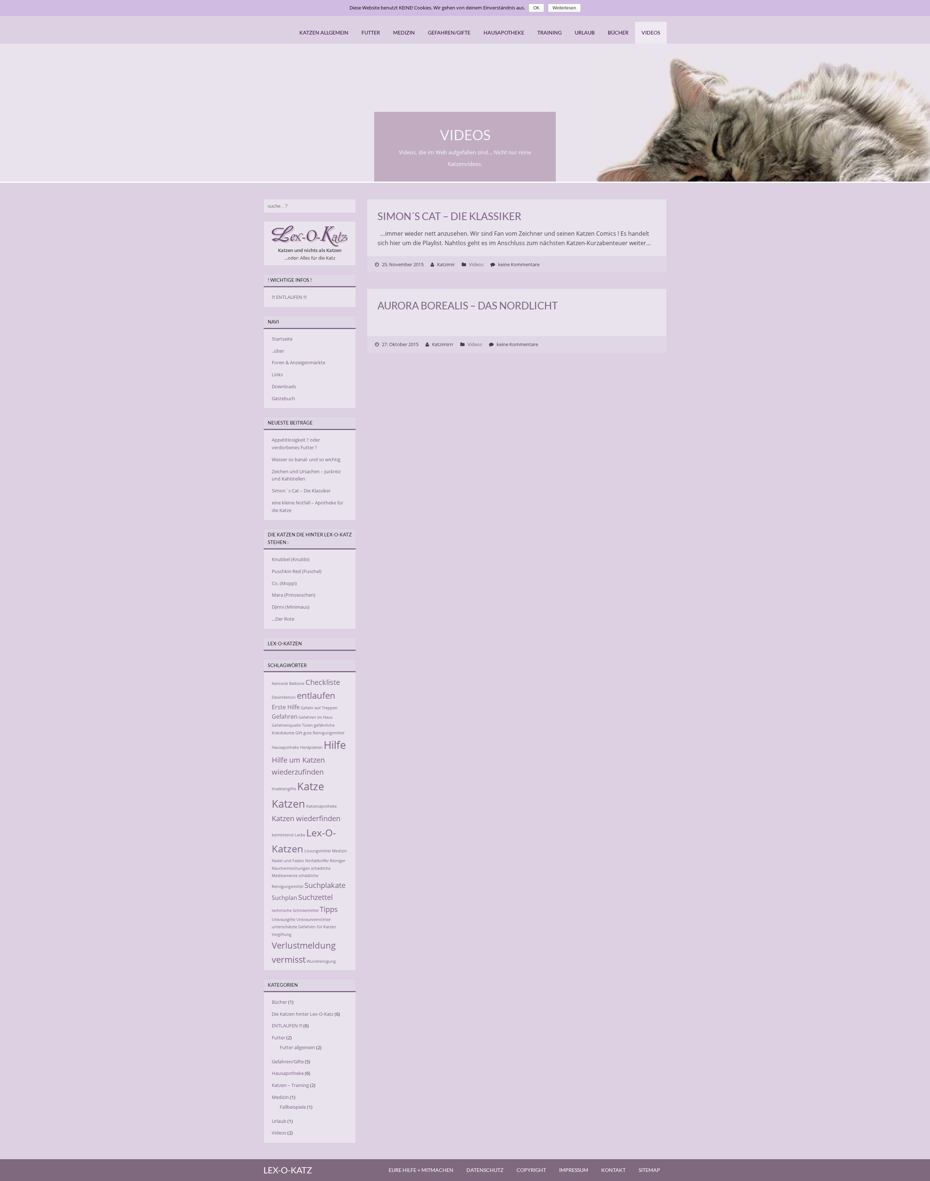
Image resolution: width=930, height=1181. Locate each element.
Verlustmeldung (304, 945)
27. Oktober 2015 (400, 344)
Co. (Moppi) (284, 583)
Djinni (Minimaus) (291, 607)
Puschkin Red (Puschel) (297, 571)
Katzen (288, 803)
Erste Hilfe (286, 707)
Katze (310, 786)
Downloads (284, 386)
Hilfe (335, 745)
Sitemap (649, 1170)
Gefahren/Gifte (449, 32)
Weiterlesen (564, 8)
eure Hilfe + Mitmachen (421, 1170)
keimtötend (283, 834)
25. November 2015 (403, 264)
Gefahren (285, 717)
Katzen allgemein (323, 32)
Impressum (573, 1170)
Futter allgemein (297, 1047)
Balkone (296, 683)
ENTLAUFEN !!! (287, 1025)
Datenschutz (485, 1170)
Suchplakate (324, 885)
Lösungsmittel (317, 850)
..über (278, 351)
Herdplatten (311, 747)
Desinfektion (284, 697)
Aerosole (280, 683)
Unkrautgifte (283, 919)
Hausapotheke (504, 32)
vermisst (289, 959)
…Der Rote (283, 619)
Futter (370, 32)
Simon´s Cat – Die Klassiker (449, 216)
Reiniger (337, 860)
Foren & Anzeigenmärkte (298, 362)
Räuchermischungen (291, 868)
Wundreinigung (321, 961)
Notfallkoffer (317, 860)
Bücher (618, 32)
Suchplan (284, 898)
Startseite (282, 339)
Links (277, 374)
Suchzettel (315, 897)
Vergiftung (281, 934)
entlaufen (316, 695)
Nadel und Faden (288, 860)
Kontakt (613, 1170)
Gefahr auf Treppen (319, 707)
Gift (298, 732)
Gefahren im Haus (315, 717)
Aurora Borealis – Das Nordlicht (467, 305)
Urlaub (585, 32)
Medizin (404, 32)
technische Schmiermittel (295, 910)
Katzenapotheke (321, 806)
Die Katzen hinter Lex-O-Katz (302, 1014)
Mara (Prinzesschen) (293, 595)
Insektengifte (284, 788)
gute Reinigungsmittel (323, 732)
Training (549, 32)
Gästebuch (283, 398)
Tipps (329, 909)
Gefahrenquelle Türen (292, 725)
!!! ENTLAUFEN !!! (289, 297)
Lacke (300, 834)
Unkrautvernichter (313, 919)
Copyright (531, 1170)
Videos (651, 32)
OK (536, 8)
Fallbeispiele (293, 1107)
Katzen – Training (290, 1085)
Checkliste (323, 682)
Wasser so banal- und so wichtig (306, 459)
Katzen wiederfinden (306, 818)
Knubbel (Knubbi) (291, 559)
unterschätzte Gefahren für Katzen (304, 926)
